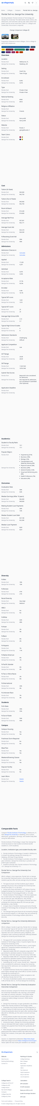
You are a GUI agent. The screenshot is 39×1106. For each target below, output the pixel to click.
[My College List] (32, 3)
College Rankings (25, 1059)
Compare (3, 1092)
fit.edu (21, 128)
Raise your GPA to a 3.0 (26, 1090)
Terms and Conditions (6, 1101)
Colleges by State (6, 1096)
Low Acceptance (24, 1077)
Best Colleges (24, 1061)
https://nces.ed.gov (29, 1039)
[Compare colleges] (29, 3)
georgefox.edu (24, 130)
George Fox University (11, 834)
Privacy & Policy (19, 1101)
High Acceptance (24, 1072)
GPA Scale (22, 1097)
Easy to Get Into (24, 1074)
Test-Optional (24, 1070)
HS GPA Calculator (25, 1087)
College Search (5, 1087)
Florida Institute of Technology (16, 833)
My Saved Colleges (6, 1090)
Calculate (22, 253)
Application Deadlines (26, 1065)
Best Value (23, 1063)
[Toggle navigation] (36, 3)
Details (22, 779)
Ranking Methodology (7, 1061)
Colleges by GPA (5, 1085)
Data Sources (5, 1059)
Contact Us (4, 1063)
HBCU (22, 1068)
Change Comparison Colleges (19, 30)
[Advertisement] (19, 163)
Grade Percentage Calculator (28, 1093)
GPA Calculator (24, 1083)
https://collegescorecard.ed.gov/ (27, 1041)
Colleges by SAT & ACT (7, 1083)
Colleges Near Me (6, 1094)
